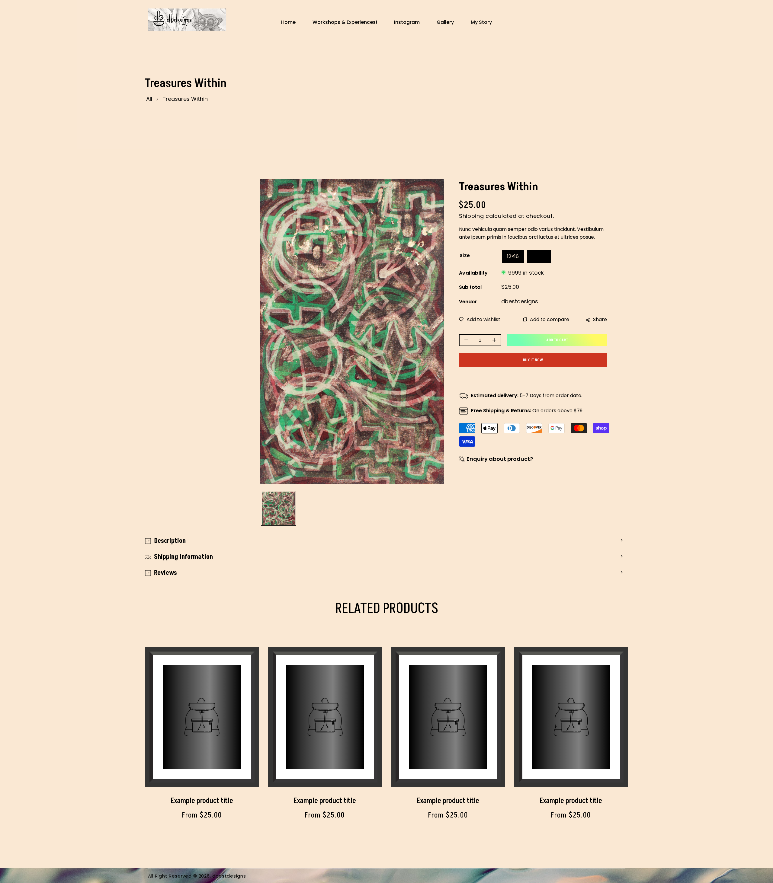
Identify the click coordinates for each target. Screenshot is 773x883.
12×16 (513, 256)
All (149, 99)
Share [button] (600, 319)
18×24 (539, 256)
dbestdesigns (519, 301)
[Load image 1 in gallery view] (278, 508)
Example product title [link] (202, 800)
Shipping (471, 216)
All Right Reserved (170, 876)
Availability (473, 272)
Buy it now (533, 360)
